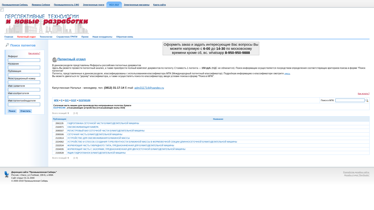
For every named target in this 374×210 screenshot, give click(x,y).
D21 (67, 100)
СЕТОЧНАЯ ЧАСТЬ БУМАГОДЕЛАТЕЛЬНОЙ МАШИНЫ (94, 134)
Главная (8, 37)
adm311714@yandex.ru (149, 87)
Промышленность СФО (66, 5)
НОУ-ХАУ (114, 5)
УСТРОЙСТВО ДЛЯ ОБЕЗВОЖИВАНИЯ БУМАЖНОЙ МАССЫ (98, 138)
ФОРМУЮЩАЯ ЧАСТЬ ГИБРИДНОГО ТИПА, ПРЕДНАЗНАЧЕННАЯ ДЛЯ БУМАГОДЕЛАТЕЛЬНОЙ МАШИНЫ (120, 145)
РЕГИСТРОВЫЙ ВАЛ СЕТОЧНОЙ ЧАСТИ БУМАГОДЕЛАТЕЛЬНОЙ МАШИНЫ (106, 131)
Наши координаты (102, 37)
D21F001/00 (84, 100)
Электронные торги (93, 5)
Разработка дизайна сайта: (356, 172)
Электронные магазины (136, 5)
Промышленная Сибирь (15, 5)
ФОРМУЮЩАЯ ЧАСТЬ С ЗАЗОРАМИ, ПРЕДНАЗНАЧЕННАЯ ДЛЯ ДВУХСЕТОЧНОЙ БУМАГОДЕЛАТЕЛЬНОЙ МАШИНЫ (126, 149)
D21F (73, 100)
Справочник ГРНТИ (66, 37)
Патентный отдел (26, 37)
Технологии (46, 37)
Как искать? (34, 53)
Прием (84, 37)
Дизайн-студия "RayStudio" (357, 175)
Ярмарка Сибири (41, 5)
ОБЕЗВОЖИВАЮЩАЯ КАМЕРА (82, 127)
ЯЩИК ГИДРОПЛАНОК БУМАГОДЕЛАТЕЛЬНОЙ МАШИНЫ (96, 153)
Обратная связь (124, 37)
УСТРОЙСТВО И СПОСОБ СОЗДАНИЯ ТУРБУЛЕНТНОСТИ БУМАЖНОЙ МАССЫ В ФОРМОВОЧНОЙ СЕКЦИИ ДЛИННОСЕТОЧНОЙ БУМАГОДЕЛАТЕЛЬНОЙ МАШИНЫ (152, 142)
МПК (56, 100)
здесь (287, 73)
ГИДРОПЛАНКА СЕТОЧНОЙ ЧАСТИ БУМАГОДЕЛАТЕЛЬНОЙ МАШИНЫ (103, 123)
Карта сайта (159, 5)
